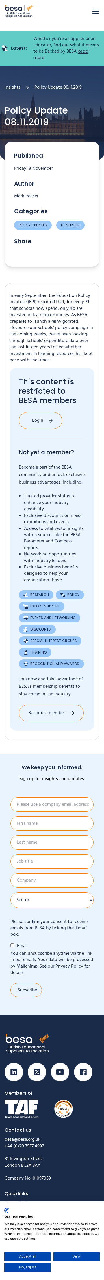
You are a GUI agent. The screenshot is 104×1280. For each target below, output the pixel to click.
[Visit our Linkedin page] (14, 1072)
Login (37, 420)
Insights (13, 87)
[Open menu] (95, 11)
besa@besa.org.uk (22, 1139)
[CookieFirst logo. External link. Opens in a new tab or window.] (6, 1210)
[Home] (19, 11)
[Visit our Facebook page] (83, 1072)
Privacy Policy (69, 966)
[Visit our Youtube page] (60, 1072)
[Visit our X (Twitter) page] (37, 1072)
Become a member (46, 713)
